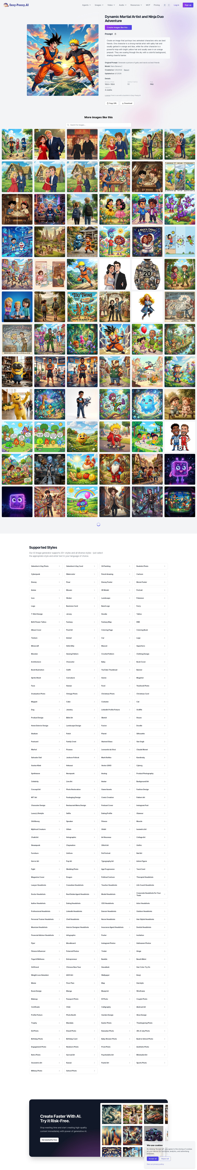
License (107, 95)
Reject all (165, 1159)
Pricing (157, 5)
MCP (148, 5)
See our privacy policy (155, 1164)
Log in (176, 5)
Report (126, 70)
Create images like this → (118, 27)
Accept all (153, 1159)
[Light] (168, 5)
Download (128, 103)
